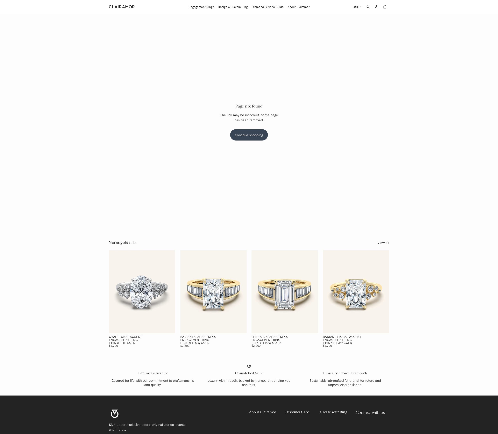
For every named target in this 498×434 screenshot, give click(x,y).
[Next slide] (169, 292)
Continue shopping (249, 135)
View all (383, 242)
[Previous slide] (115, 292)
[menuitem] (201, 7)
